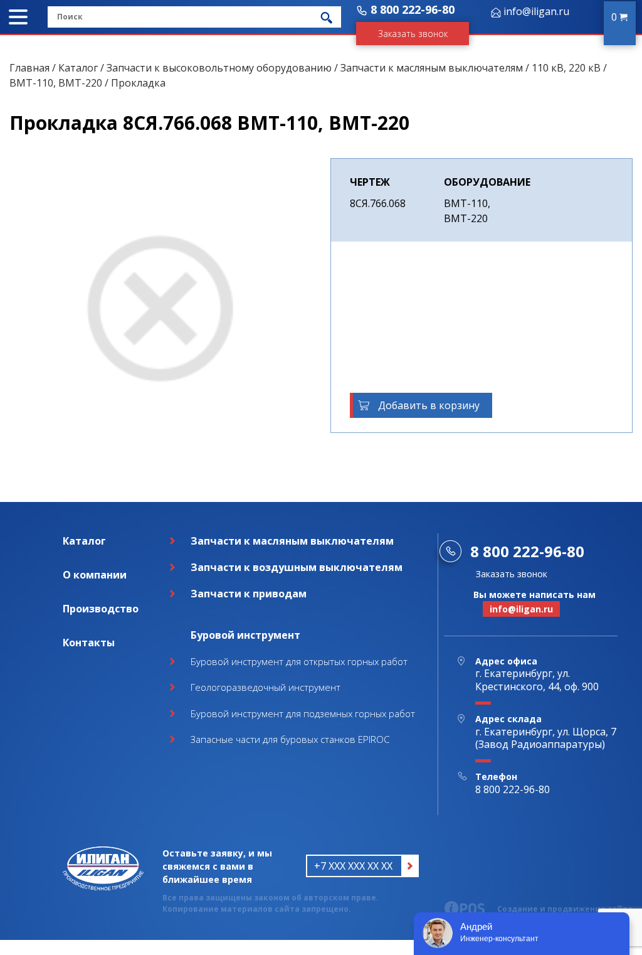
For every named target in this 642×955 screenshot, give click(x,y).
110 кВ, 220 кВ (566, 68)
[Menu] (18, 17)
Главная (29, 68)
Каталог (78, 68)
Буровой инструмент (245, 635)
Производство (101, 609)
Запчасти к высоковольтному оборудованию (219, 68)
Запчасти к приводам (249, 593)
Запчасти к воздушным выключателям (297, 567)
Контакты (89, 642)
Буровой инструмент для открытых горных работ (299, 661)
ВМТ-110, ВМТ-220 (55, 83)
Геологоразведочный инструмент (265, 687)
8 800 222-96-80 (413, 9)
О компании (95, 575)
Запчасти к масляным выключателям (431, 68)
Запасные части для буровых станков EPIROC (290, 739)
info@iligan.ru (536, 11)
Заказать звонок (413, 34)
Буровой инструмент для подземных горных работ (303, 713)
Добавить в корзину (429, 405)
